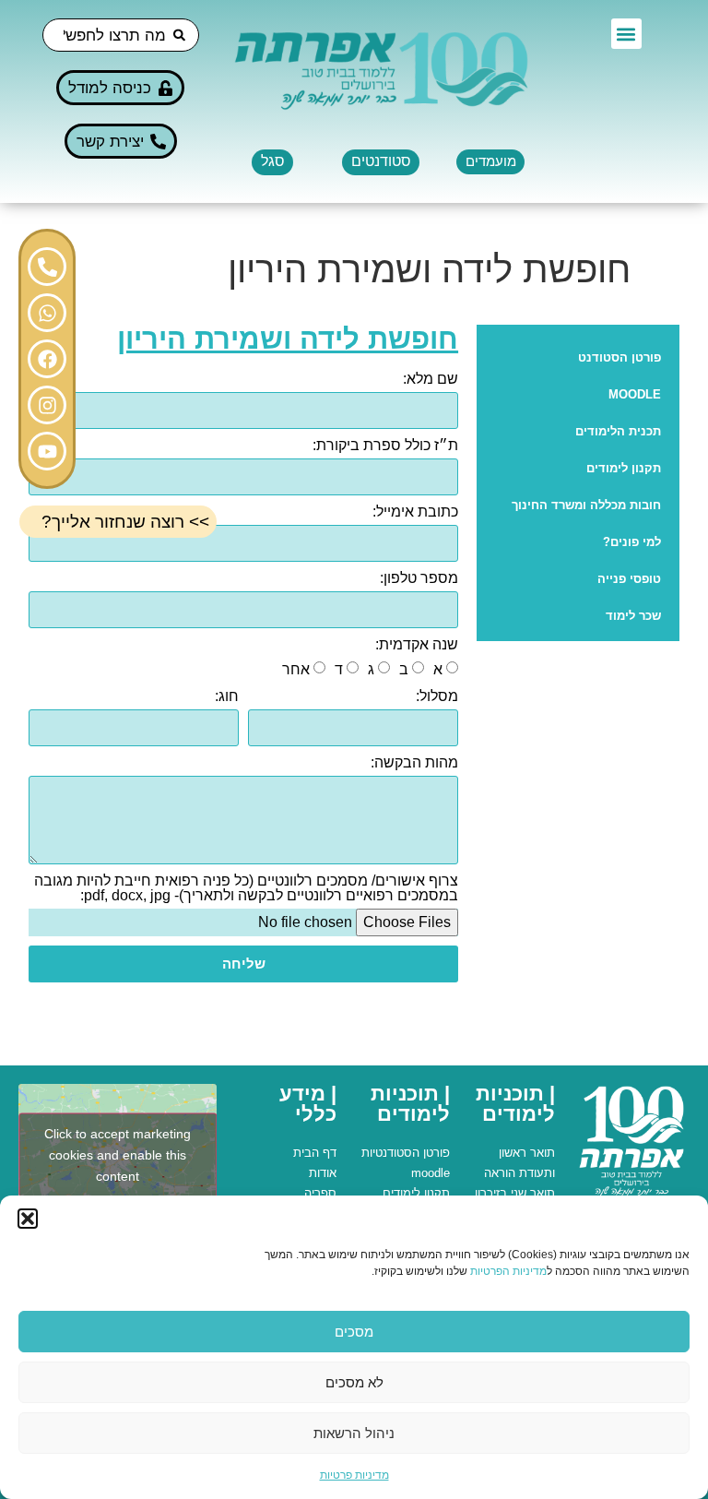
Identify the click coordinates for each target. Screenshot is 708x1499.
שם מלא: (430, 379)
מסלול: (437, 696)
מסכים (354, 1331)
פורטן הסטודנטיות (405, 1153)
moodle (430, 1173)
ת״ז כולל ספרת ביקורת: (385, 445)
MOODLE (634, 394)
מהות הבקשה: (414, 762)
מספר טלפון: (419, 578)
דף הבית (314, 1153)
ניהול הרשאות (354, 1433)
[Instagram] (47, 405)
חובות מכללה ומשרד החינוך (586, 505)
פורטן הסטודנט (619, 357)
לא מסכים (354, 1382)
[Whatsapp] (47, 312)
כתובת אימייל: (415, 512)
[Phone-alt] (47, 266)
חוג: (227, 696)
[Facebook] (47, 358)
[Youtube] (47, 451)
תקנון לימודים (623, 468)
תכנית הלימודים (618, 431)
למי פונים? (632, 542)
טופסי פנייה (629, 579)
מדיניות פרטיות (354, 1475)
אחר (296, 669)
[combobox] (120, 35)
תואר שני (533, 1193)
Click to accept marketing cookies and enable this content (117, 1155)
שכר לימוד (633, 616)
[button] (27, 1218)
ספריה (320, 1193)
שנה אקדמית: (416, 644)
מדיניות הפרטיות (508, 1271)
